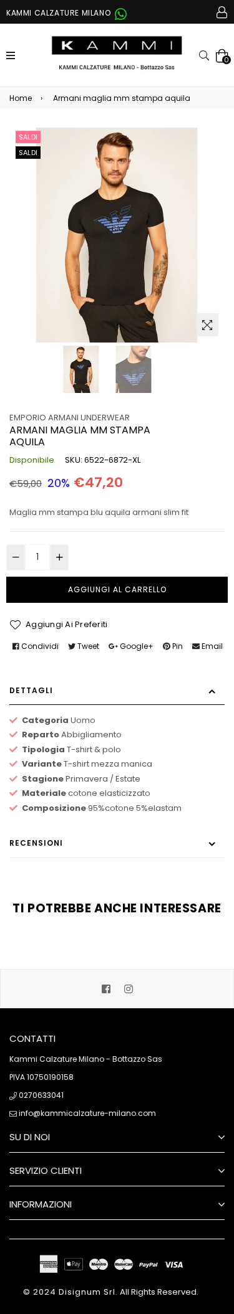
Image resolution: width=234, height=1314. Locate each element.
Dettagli (31, 690)
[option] (81, 369)
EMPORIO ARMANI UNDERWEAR (69, 417)
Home (20, 98)
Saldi (28, 137)
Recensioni (36, 843)
